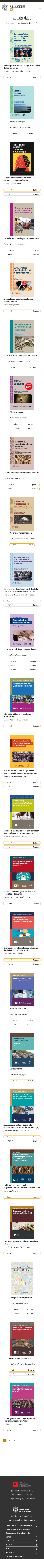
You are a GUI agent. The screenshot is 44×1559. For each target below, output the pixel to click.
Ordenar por (10, 23)
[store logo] (13, 8)
